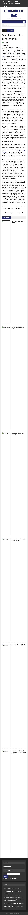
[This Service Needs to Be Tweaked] (6, 746)
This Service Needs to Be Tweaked (19, 645)
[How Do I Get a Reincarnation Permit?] (6, 428)
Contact (17, 1)
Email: (5, 874)
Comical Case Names (7, 49)
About (4, 1)
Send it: (5, 878)
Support (5, 4)
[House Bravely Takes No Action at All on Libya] (6, 534)
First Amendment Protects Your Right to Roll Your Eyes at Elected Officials (19, 752)
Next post (19, 213)
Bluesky (11, 4)
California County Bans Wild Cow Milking (18, 221)
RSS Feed (5, 6)
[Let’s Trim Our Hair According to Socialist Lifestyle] (6, 640)
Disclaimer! (10, 1)
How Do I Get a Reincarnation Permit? (18, 327)
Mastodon (17, 4)
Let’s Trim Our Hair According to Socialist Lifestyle (18, 539)
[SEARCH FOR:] (14, 25)
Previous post (10, 213)
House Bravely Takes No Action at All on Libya (18, 433)
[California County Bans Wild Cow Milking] (6, 322)
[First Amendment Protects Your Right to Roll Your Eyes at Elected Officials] (6, 852)
